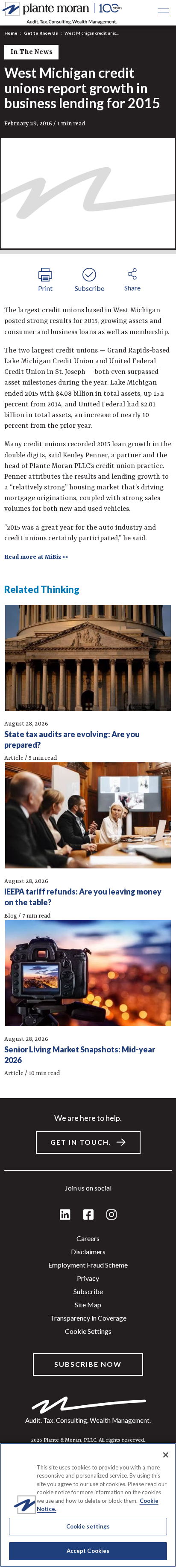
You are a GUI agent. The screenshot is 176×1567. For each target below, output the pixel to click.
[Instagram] (111, 1215)
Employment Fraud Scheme (88, 1265)
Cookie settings (88, 1331)
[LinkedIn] (65, 1215)
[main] (88, 783)
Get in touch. (80, 1142)
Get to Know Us (41, 33)
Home (11, 33)
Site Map (88, 1304)
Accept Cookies (88, 1550)
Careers (88, 1238)
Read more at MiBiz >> (36, 557)
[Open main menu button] (163, 13)
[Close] (165, 1455)
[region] (88, 1505)
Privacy (88, 1278)
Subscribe (88, 1291)
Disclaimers (88, 1251)
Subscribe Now (88, 1364)
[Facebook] (88, 1215)
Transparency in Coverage (88, 1318)
